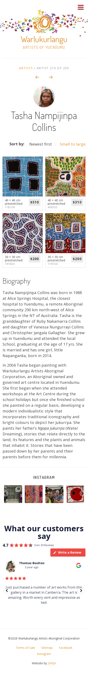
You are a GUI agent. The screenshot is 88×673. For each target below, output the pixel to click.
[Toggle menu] (80, 7)
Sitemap (47, 648)
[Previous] (37, 77)
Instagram (44, 477)
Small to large (72, 144)
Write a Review (69, 552)
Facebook (65, 648)
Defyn (52, 663)
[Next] (51, 77)
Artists (26, 68)
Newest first (40, 144)
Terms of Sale (25, 648)
